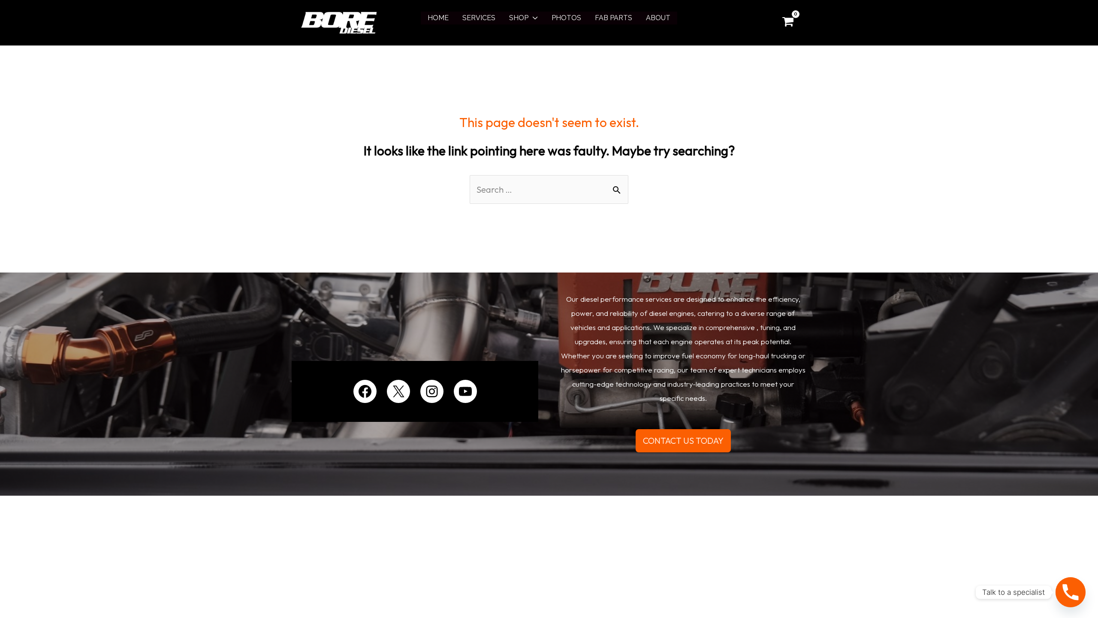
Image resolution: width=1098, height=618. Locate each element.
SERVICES (478, 18)
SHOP (518, 18)
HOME (438, 18)
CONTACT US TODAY (683, 440)
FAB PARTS (613, 18)
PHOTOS (566, 18)
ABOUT (658, 18)
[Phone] (1071, 592)
